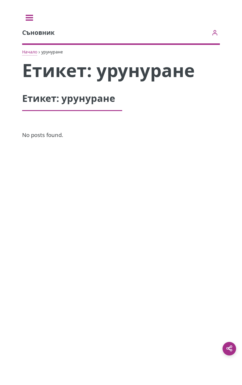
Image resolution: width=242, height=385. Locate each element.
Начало (29, 52)
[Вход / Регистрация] (215, 32)
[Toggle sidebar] (29, 18)
